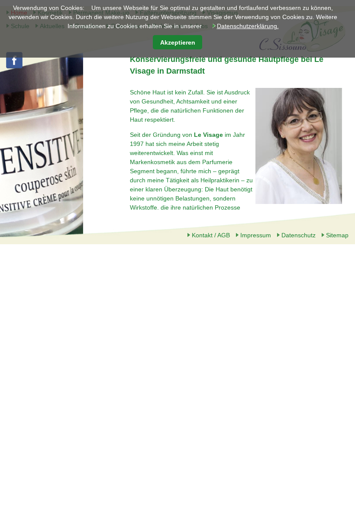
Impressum (255, 235)
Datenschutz (298, 235)
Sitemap (337, 235)
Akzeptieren (177, 42)
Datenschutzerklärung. (248, 26)
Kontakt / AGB (211, 235)
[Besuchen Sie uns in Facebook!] (14, 66)
